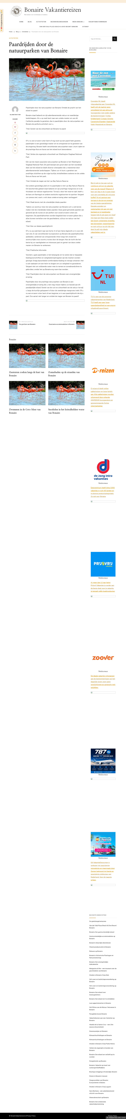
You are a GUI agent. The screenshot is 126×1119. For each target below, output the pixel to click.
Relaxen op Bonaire (96, 951)
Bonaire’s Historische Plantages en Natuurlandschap (101, 956)
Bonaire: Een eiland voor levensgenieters (97, 993)
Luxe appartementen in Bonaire (100, 1003)
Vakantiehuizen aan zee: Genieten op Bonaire (102, 1019)
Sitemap (85, 27)
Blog (30, 22)
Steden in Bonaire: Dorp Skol (99, 975)
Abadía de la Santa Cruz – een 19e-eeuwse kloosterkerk (101, 1026)
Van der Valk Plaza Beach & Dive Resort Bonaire (58, 27)
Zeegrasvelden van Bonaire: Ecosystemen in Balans (98, 1081)
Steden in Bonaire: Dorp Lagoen (100, 1087)
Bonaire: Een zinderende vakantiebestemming (97, 1103)
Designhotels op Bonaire (97, 1061)
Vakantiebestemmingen (98, 22)
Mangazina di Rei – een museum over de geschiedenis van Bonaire (102, 970)
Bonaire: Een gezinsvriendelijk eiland (101, 932)
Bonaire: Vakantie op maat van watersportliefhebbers (99, 1066)
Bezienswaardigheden (59, 22)
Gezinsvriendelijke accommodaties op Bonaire (102, 937)
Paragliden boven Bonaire (98, 1014)
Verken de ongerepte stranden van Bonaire (101, 1049)
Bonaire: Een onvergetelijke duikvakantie (98, 963)
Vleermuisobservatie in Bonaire (100, 947)
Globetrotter (15, 114)
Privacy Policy (31, 1116)
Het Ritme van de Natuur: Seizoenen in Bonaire (102, 1008)
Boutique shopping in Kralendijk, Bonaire (103, 1072)
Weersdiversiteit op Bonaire (99, 1098)
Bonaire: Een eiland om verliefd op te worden (101, 1056)
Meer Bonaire (78, 22)
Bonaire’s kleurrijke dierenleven (100, 943)
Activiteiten (41, 22)
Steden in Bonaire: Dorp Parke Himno (102, 1044)
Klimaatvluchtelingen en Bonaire (100, 1035)
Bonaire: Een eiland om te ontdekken (101, 999)
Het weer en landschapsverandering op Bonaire (102, 980)
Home (21, 22)
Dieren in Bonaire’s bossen (98, 1076)
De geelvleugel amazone (97, 921)
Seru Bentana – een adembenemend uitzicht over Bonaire (101, 1092)
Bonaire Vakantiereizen (52, 10)
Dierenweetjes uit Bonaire (98, 1031)
